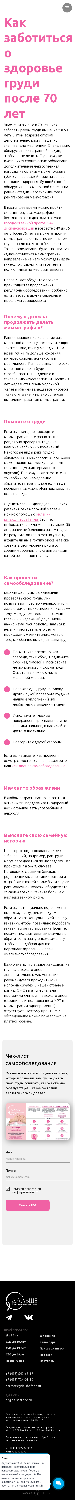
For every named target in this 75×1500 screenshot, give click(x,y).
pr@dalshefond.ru (19, 1400)
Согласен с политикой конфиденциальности (26, 1190)
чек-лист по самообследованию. (39, 766)
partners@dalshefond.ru (23, 1386)
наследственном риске (23, 897)
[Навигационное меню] (67, 7)
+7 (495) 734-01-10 (19, 1379)
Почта (11, 1170)
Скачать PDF (27, 1205)
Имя (9, 1152)
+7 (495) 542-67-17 (19, 1373)
